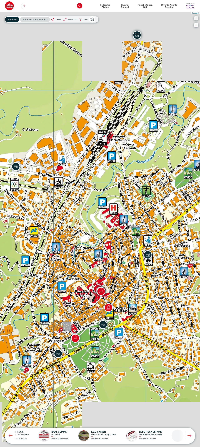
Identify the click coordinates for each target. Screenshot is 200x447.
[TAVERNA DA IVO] (148, 255)
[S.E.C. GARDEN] (103, 324)
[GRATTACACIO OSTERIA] (58, 353)
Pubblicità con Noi (145, 6)
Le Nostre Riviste (105, 6)
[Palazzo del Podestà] (101, 291)
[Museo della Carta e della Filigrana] (75, 338)
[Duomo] (108, 307)
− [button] (196, 25)
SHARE (58, 19)
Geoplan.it (195, 13)
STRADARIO (72, 19)
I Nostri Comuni (125, 6)
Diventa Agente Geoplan (169, 6)
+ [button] (196, 18)
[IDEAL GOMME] (137, 35)
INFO (82, 20)
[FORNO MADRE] (16, 166)
